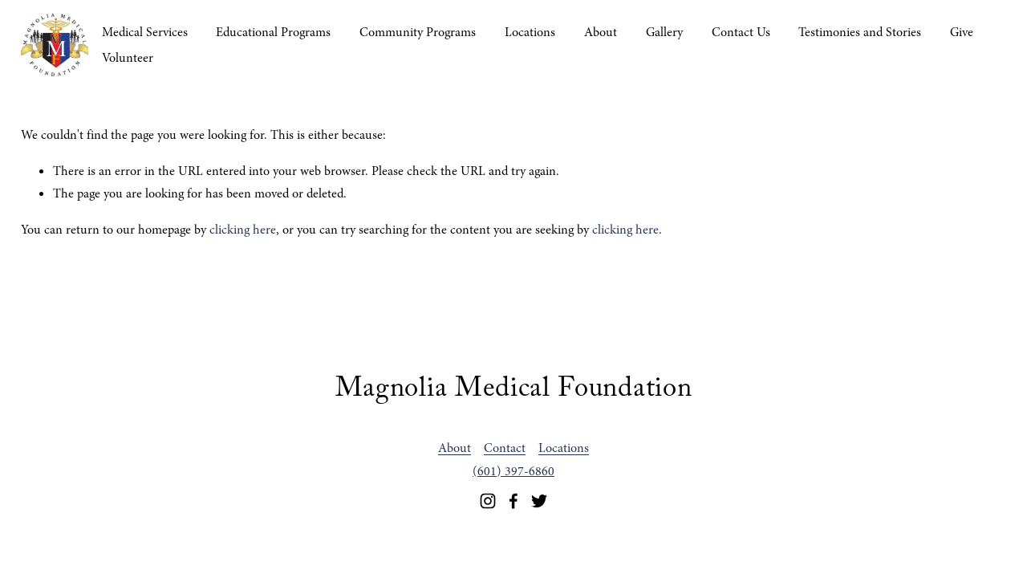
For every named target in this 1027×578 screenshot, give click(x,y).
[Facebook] (513, 501)
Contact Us (741, 32)
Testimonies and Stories (859, 32)
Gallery (664, 32)
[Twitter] (539, 501)
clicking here (242, 229)
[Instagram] (488, 501)
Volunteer (127, 58)
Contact (505, 448)
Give (961, 32)
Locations (530, 32)
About (600, 32)
